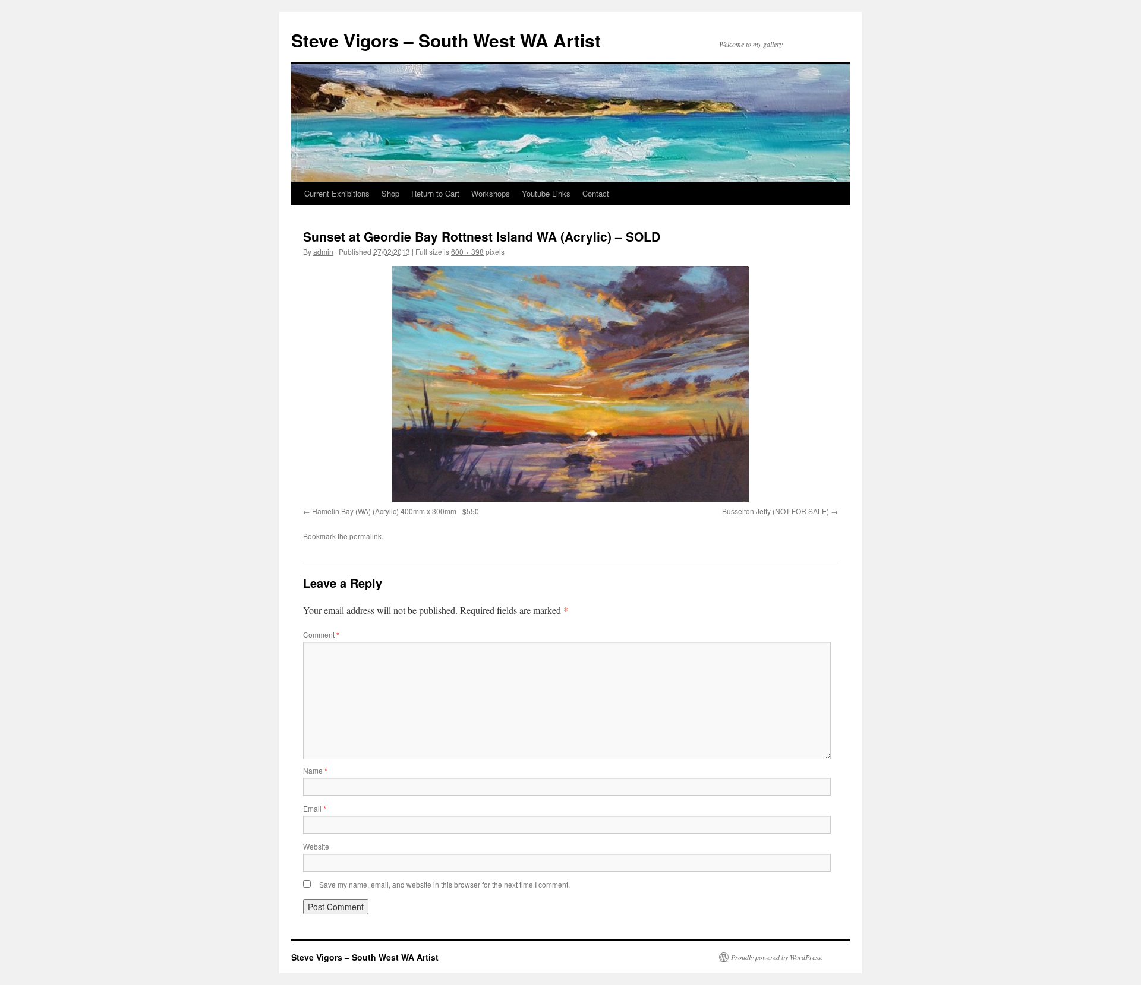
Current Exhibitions (337, 193)
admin (323, 251)
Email (314, 808)
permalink (365, 536)
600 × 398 (467, 251)
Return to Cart (435, 193)
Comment (321, 634)
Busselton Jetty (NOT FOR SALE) (775, 511)
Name (315, 770)
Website (316, 846)
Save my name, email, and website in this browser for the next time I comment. (444, 884)
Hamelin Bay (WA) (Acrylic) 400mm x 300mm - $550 (395, 511)
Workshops (490, 193)
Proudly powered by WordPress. (777, 957)
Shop (390, 193)
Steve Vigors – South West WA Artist (446, 40)
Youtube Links (546, 193)
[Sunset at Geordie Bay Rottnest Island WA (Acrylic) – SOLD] (570, 384)
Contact (595, 193)
